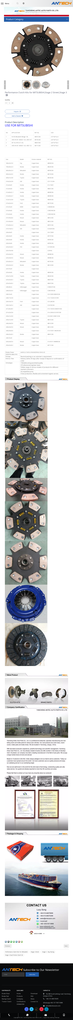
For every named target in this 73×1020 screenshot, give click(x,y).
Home (19, 994)
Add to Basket (16, 116)
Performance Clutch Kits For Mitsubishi (16, 952)
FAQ (32, 996)
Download (34, 994)
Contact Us (34, 1002)
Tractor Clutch (6, 1002)
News (32, 999)
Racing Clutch (6, 999)
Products (20, 996)
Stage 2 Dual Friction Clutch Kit (14, 955)
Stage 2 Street (35, 952)
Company (20, 999)
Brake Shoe (6, 994)
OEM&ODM (20, 1004)
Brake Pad (5, 996)
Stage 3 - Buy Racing (48, 952)
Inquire (16, 112)
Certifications (21, 1002)
